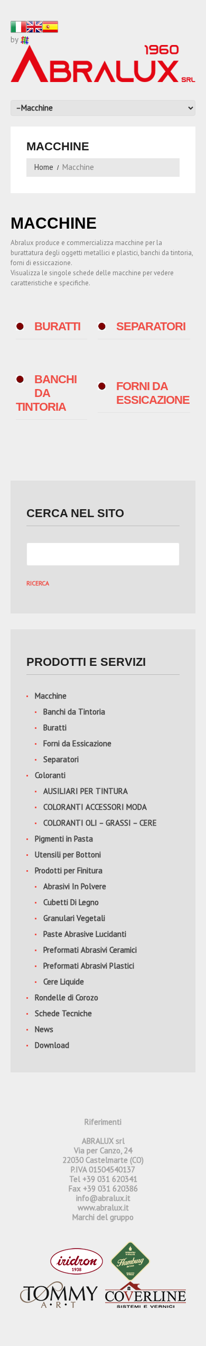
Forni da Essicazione (77, 743)
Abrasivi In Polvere (74, 886)
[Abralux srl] (103, 63)
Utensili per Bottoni (68, 855)
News (44, 1029)
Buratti (57, 326)
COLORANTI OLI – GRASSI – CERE (100, 823)
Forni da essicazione (153, 393)
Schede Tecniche (63, 1013)
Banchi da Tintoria (74, 712)
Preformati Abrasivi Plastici (88, 966)
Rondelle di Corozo (66, 997)
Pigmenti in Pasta (64, 839)
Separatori (150, 326)
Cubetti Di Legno (71, 902)
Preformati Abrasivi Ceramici (90, 950)
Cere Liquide (63, 982)
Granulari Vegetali (74, 918)
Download (52, 1045)
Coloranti (50, 775)
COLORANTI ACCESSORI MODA (95, 807)
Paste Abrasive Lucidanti (84, 934)
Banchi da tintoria (46, 393)
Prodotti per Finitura (68, 870)
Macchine (51, 696)
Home (43, 167)
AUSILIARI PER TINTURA (85, 791)
